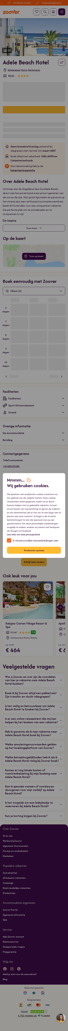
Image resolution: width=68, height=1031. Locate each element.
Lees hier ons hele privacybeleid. (23, 534)
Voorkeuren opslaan (34, 550)
